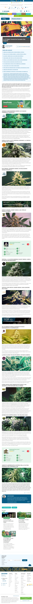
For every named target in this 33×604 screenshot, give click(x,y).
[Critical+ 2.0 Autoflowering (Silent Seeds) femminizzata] (16, 269)
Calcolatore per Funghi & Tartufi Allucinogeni (29, 578)
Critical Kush (14, 306)
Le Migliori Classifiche (6, 507)
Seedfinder (16, 574)
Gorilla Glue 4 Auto (22, 158)
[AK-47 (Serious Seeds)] (16, 336)
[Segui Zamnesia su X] (6, 583)
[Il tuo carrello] (29, 11)
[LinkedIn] (28, 501)
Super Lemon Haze (5, 402)
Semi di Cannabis (11, 574)
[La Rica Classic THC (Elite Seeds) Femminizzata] (16, 363)
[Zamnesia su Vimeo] (4, 583)
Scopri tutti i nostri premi (24, 569)
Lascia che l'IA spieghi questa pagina (24, 46)
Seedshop (14, 507)
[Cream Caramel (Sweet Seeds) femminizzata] (16, 220)
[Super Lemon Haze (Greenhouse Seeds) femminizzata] (16, 394)
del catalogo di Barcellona (23, 435)
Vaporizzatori (10, 577)
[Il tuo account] (25, 11)
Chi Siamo (16, 580)
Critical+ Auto (16, 279)
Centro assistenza (23, 574)
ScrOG (14, 408)
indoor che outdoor (17, 138)
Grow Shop (10, 582)
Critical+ (11, 279)
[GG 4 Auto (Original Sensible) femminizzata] (16, 150)
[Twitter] (29, 501)
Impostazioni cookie (26, 600)
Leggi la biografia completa (12, 501)
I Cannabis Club (4, 88)
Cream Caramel (12, 229)
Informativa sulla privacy (16, 595)
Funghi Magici (10, 581)
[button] (3, 46)
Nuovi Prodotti (16, 577)
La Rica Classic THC (10, 372)
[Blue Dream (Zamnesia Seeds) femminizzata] (16, 178)
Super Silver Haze (13, 403)
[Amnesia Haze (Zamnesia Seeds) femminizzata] (16, 121)
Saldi (9, 586)
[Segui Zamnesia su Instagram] (3, 583)
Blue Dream (4, 186)
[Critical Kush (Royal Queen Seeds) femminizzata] (16, 297)
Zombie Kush (4, 431)
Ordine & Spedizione (23, 580)
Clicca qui (5, 106)
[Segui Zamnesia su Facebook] (1, 583)
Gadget (9, 583)
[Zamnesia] (6, 11)
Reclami (22, 590)
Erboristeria (10, 578)
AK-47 (12, 344)
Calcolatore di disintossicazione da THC (29, 575)
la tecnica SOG (10, 443)
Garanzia (22, 589)
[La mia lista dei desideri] (27, 11)
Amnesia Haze (4, 129)
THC (25, 281)
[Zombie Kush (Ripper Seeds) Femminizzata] (16, 423)
